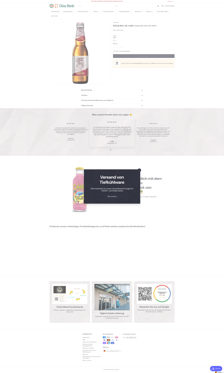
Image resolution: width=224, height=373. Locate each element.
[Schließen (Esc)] (139, 170)
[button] (219, 372)
